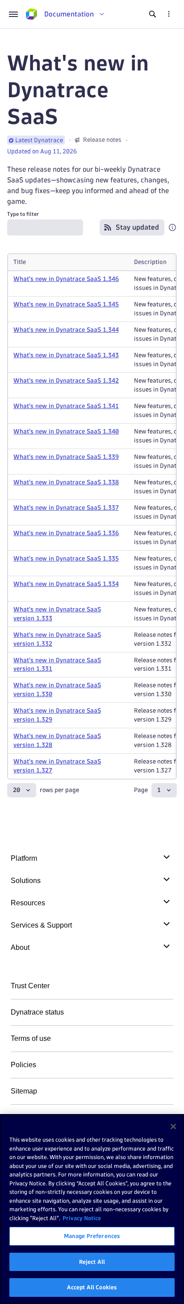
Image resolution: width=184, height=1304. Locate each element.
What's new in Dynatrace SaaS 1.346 (66, 279)
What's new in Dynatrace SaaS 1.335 (66, 558)
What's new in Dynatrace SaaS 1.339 (66, 457)
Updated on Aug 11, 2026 (42, 151)
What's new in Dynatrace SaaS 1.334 (66, 584)
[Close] (173, 1126)
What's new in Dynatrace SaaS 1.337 (66, 508)
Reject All (92, 1261)
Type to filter (23, 213)
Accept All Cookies (92, 1287)
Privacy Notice (82, 1218)
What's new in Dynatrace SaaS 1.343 (66, 355)
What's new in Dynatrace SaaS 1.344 (66, 330)
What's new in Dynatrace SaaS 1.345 (66, 304)
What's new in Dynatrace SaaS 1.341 (66, 406)
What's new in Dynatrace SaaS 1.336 (66, 533)
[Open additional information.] (172, 227)
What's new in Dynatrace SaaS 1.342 (66, 381)
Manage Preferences (92, 1235)
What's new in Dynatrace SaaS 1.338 (66, 482)
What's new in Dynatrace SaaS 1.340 (66, 431)
